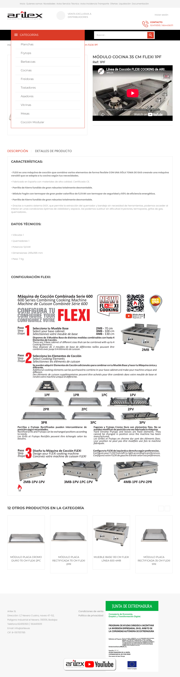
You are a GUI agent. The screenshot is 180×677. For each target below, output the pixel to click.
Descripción (17, 151)
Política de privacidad (90, 615)
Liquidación (125, 3)
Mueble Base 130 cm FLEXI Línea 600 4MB (111, 558)
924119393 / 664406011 (161, 24)
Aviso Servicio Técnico (67, 3)
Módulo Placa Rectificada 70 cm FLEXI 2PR (68, 560)
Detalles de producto (53, 151)
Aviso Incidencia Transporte (94, 3)
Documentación (140, 3)
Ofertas (114, 3)
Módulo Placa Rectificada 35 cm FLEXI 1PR (154, 560)
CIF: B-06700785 (16, 632)
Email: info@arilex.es (18, 628)
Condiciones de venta (90, 611)
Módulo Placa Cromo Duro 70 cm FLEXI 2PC (26, 558)
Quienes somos (34, 3)
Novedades (49, 3)
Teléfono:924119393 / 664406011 (24, 624)
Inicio (22, 3)
